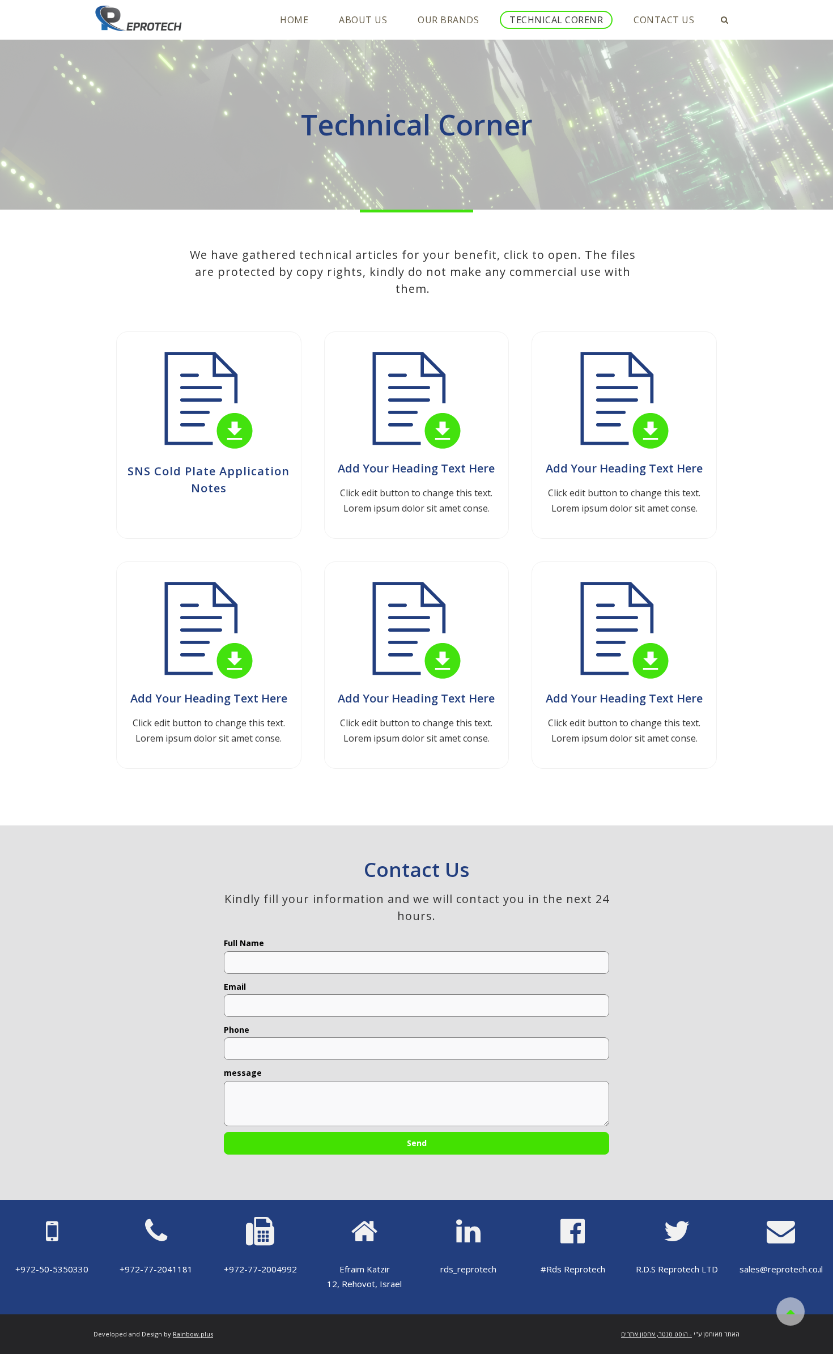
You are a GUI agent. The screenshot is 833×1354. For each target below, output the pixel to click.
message (243, 1073)
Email (235, 987)
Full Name (244, 943)
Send (417, 1143)
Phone (236, 1030)
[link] (193, 1334)
